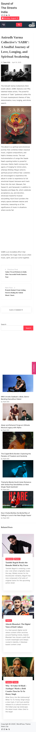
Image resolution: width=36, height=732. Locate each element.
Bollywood (9, 559)
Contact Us (34, 368)
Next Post (9, 288)
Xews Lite (4, 726)
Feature (17, 559)
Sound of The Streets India (9, 8)
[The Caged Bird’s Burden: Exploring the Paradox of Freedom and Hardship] (18, 440)
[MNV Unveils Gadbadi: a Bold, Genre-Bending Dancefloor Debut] (18, 383)
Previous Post (13, 269)
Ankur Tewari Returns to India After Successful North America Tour (16, 274)
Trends (15, 682)
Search (3, 324)
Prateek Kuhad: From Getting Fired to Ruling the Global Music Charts (15, 292)
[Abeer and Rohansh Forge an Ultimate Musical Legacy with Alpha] (18, 412)
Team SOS (6, 62)
